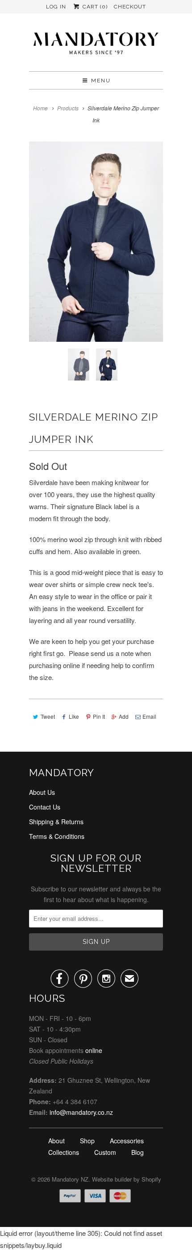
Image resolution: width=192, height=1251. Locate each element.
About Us (42, 792)
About (56, 1140)
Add (124, 716)
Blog (137, 1152)
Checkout (130, 7)
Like (74, 716)
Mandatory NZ (70, 1179)
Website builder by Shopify (126, 1179)
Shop (87, 1140)
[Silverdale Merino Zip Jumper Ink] (96, 242)
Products (68, 108)
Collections (63, 1152)
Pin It (99, 716)
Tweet (48, 716)
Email (149, 716)
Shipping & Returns (56, 821)
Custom (105, 1152)
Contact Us (44, 806)
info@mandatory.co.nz (81, 1112)
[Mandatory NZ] (96, 46)
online (93, 1050)
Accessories (127, 1140)
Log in (56, 7)
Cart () (94, 7)
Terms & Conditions (56, 836)
